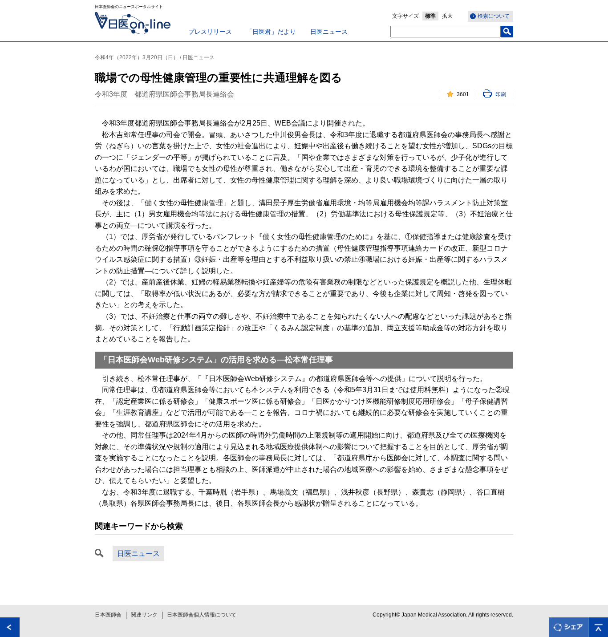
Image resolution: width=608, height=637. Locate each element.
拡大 (447, 16)
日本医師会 (108, 615)
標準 (430, 16)
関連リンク (144, 615)
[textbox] (445, 31)
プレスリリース (210, 31)
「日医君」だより (271, 31)
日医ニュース (329, 31)
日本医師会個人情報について (201, 615)
